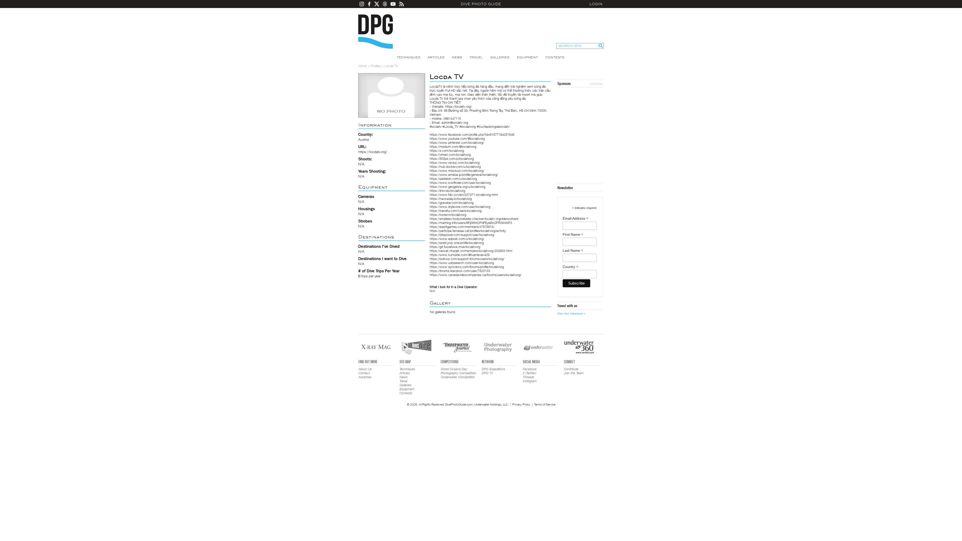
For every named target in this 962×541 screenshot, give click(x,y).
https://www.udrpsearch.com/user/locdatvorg (462, 263)
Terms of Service (544, 404)
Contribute (571, 369)
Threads (528, 377)
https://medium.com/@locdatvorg (453, 147)
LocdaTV (436, 86)
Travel (476, 57)
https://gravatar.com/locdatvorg (451, 203)
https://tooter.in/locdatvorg (448, 215)
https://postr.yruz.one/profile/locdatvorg (457, 243)
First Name (573, 234)
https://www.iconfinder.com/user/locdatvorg (460, 183)
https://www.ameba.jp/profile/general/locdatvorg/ (464, 175)
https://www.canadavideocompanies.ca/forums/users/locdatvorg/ (475, 275)
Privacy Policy (521, 404)
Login (596, 4)
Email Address (575, 218)
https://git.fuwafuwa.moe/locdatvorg (455, 247)
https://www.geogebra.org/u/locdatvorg (457, 187)
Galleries (499, 57)
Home (362, 66)
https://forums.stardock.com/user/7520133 (460, 271)
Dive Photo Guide (481, 4)
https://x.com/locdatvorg (447, 151)
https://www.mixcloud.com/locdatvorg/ (457, 171)
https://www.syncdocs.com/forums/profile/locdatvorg (467, 267)
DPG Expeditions (493, 369)
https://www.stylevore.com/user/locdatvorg (460, 207)
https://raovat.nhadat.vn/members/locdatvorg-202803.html (471, 251)
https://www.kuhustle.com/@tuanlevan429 (460, 255)
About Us (365, 369)
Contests (554, 57)
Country (570, 266)
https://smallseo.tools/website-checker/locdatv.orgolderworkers (474, 219)
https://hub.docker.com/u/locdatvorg (455, 167)
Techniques (408, 57)
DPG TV (487, 373)
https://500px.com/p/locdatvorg (452, 159)
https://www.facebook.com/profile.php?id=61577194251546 (472, 134)
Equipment (527, 57)
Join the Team (574, 373)
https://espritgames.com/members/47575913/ (462, 227)
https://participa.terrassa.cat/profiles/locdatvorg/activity (468, 231)
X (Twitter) (529, 373)
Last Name (573, 250)
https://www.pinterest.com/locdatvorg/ (457, 143)
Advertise (596, 84)
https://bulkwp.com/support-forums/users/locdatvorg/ (467, 259)
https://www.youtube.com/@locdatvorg (457, 139)
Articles (436, 57)
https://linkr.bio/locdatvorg (447, 191)
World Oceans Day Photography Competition (458, 371)
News (457, 57)
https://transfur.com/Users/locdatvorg (456, 211)
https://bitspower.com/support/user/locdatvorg (462, 235)
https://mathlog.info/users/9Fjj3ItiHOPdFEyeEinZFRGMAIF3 (471, 223)
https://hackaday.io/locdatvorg (451, 199)
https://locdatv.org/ (372, 152)
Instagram (530, 381)
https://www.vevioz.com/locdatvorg (454, 163)
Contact (364, 373)
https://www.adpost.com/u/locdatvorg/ (457, 239)
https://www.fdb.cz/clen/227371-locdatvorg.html (464, 195)
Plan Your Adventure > (571, 313)
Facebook (530, 369)
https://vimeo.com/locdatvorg (450, 155)
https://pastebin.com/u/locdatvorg (453, 179)
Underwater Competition (458, 377)
